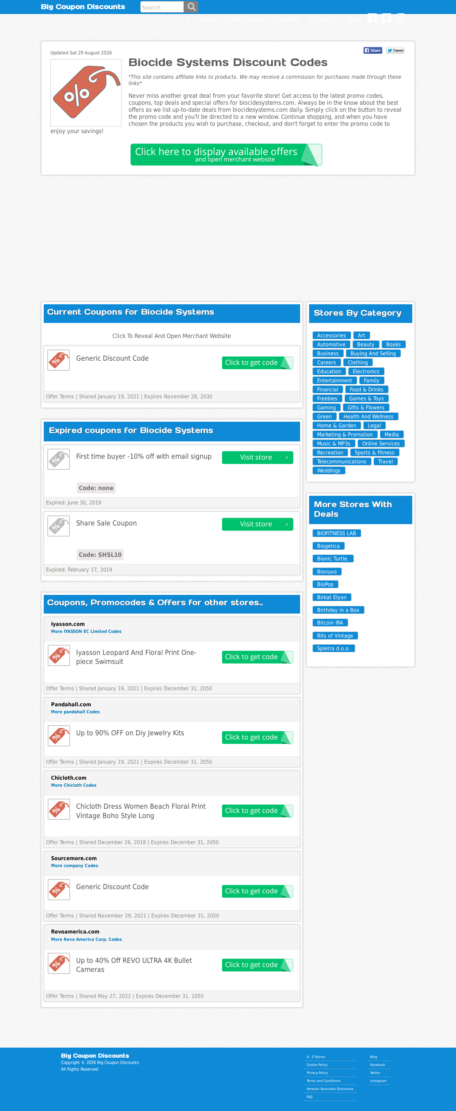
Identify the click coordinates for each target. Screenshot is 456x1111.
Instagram (378, 1081)
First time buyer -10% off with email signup (144, 456)
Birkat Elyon (332, 597)
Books (393, 344)
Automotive (331, 344)
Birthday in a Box (338, 610)
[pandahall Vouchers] (59, 735)
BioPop (325, 584)
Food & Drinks (367, 389)
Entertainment (334, 380)
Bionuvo (327, 572)
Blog (373, 1057)
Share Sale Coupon (106, 523)
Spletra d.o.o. (333, 648)
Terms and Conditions (324, 1081)
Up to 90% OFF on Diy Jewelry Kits (130, 733)
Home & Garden (336, 425)
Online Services (381, 443)
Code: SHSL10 (100, 554)
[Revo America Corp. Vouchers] (59, 963)
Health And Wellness (369, 416)
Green (324, 416)
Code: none (96, 487)
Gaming (326, 407)
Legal (374, 425)
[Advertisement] (228, 233)
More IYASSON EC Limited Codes (86, 631)
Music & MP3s (334, 443)
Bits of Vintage (335, 636)
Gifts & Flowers (366, 407)
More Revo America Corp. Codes (86, 939)
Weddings (328, 470)
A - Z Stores (316, 1057)
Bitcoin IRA (330, 623)
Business (328, 353)
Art (361, 335)
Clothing (358, 362)
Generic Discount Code (112, 358)
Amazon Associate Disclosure (330, 1089)
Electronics (366, 371)
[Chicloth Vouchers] (59, 809)
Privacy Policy (317, 1073)
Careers (326, 362)
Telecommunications (342, 461)
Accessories (331, 335)
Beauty (366, 344)
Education (329, 371)
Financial (327, 389)
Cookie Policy (317, 1065)
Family (372, 380)
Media (392, 434)
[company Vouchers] (59, 889)
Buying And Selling (373, 353)
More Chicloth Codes (73, 785)
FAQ (309, 1097)
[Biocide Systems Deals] (58, 459)
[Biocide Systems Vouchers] (58, 360)
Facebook (377, 1065)
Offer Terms (60, 396)
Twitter (375, 1073)
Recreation (330, 452)
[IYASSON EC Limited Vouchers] (59, 655)
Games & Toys (366, 398)
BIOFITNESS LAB (336, 533)
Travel (385, 461)
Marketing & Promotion (345, 434)
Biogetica (328, 546)
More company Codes (74, 865)
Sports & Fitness (375, 452)
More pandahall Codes (75, 711)
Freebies (327, 398)
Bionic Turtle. (333, 559)
